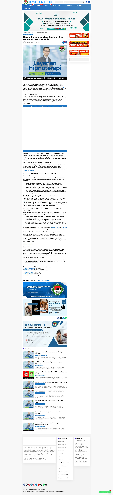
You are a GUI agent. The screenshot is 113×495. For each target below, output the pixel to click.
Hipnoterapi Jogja (28, 269)
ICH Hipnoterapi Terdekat (32, 491)
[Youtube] (39, 485)
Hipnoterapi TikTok (28, 273)
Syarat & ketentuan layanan (35, 489)
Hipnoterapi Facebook (29, 271)
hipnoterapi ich (54, 227)
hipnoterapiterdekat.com (65, 459)
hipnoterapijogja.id (63, 471)
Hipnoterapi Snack (28, 275)
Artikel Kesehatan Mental (28, 34)
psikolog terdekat (42, 201)
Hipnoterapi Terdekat (29, 42)
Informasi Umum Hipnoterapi (41, 355)
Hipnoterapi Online (39, 365)
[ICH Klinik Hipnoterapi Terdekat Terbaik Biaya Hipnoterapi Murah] (37, 2)
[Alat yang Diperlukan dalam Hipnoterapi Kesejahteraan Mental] (28, 427)
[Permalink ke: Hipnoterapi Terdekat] (24, 42)
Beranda (25, 489)
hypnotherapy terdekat (29, 201)
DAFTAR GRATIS (42, 459)
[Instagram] (34, 485)
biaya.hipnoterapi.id (63, 478)
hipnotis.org (61, 456)
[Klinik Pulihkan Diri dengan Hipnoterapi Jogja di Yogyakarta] (28, 365)
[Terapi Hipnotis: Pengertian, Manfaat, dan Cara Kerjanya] (28, 404)
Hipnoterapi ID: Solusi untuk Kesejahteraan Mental (49, 391)
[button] (83, 2)
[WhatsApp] (66, 318)
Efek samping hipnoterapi (43, 280)
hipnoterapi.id (62, 441)
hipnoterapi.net (62, 444)
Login (44, 489)
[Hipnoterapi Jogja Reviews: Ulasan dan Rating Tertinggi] (28, 355)
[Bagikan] (66, 42)
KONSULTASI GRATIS (28, 244)
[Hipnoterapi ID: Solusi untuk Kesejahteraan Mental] (28, 394)
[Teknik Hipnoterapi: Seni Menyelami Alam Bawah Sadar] (28, 385)
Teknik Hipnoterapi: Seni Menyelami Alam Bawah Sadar (51, 382)
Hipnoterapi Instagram (30, 268)
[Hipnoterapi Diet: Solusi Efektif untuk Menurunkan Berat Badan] (28, 375)
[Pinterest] (29, 485)
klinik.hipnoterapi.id (63, 475)
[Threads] (41, 485)
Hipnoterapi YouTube (29, 272)
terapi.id (61, 453)
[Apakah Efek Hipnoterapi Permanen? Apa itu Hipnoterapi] (28, 415)
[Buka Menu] (89, 2)
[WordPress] (31, 485)
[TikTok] (46, 485)
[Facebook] (58, 318)
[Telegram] (63, 318)
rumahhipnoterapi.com (64, 462)
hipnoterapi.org (62, 450)
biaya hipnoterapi (29, 170)
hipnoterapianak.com (64, 468)
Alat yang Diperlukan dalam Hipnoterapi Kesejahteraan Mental (46, 423)
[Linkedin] (36, 485)
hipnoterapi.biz (62, 447)
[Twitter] (61, 318)
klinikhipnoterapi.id (63, 465)
